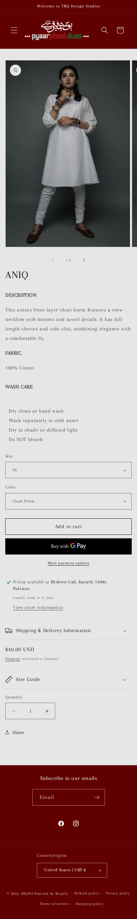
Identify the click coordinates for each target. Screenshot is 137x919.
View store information (38, 607)
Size (9, 456)
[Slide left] (53, 260)
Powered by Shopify (51, 893)
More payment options (69, 563)
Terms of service (54, 903)
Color (10, 487)
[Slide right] (84, 260)
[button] (14, 30)
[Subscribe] (97, 797)
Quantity (13, 697)
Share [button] (18, 732)
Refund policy (86, 893)
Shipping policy (90, 903)
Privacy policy (118, 893)
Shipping (12, 659)
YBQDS (27, 893)
